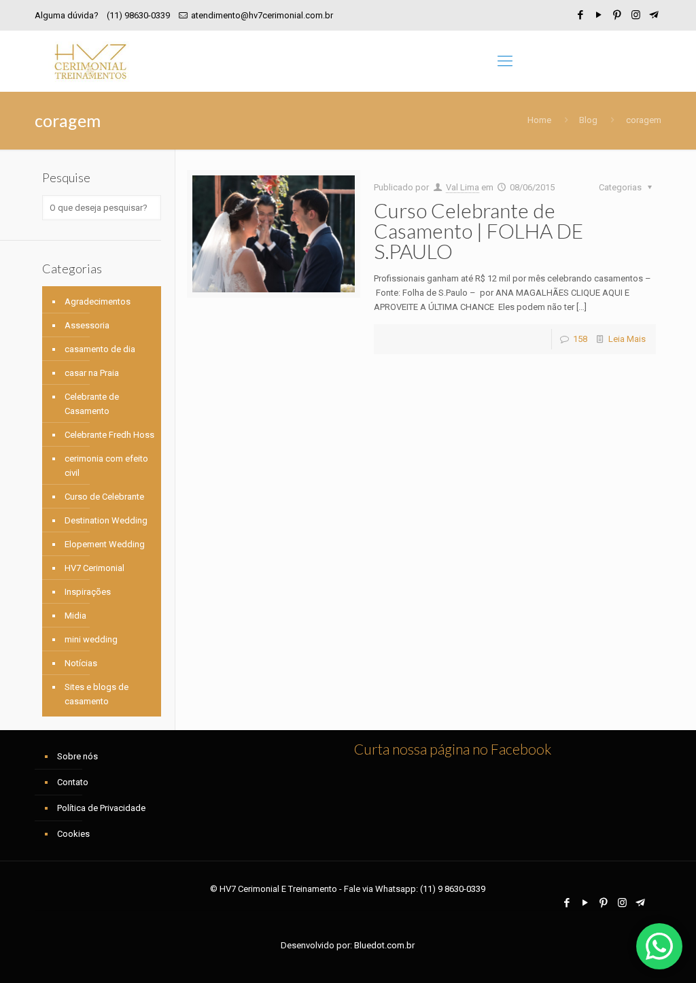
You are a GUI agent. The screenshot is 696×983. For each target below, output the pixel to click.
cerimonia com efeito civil (106, 465)
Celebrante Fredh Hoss (109, 435)
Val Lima (462, 187)
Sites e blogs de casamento (96, 694)
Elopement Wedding (105, 544)
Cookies (73, 834)
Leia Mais (627, 339)
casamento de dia (100, 349)
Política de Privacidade (101, 808)
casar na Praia (92, 373)
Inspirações (88, 592)
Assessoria (87, 325)
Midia (75, 615)
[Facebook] (581, 15)
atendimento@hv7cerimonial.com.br (262, 15)
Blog (588, 120)
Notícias (81, 663)
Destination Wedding (106, 520)
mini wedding (91, 639)
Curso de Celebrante (104, 497)
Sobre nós (77, 756)
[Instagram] (636, 15)
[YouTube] (599, 15)
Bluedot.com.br (384, 945)
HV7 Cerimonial (94, 568)
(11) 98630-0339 (138, 15)
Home (539, 120)
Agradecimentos (97, 301)
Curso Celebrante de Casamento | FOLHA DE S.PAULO (478, 230)
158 (580, 339)
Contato (72, 782)
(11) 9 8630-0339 (452, 889)
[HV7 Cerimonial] (90, 61)
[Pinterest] (617, 15)
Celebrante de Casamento (92, 404)
